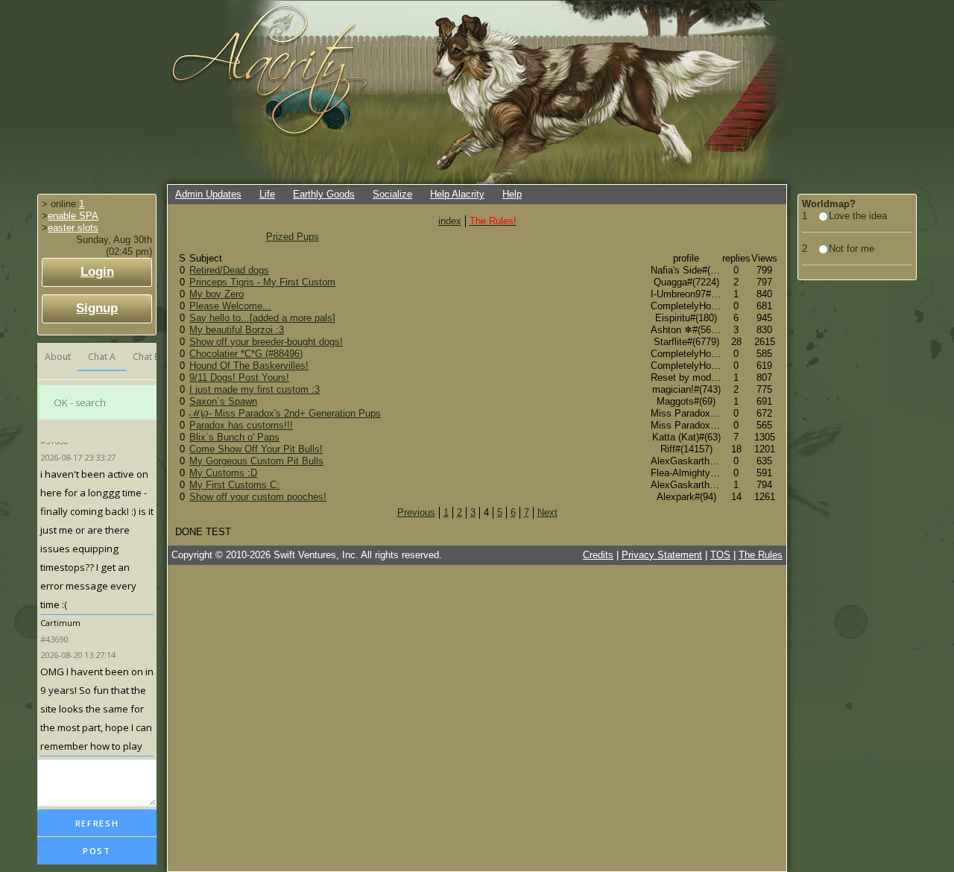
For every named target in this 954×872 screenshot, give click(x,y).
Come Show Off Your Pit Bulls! (256, 449)
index (449, 221)
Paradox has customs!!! (241, 425)
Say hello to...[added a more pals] (262, 317)
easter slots (73, 227)
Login (97, 272)
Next (547, 512)
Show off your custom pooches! (257, 496)
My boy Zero (216, 294)
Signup (97, 308)
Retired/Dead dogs (229, 270)
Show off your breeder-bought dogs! (266, 341)
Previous (416, 512)
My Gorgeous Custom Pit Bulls (256, 461)
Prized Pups (292, 236)
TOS (720, 554)
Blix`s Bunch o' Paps (234, 437)
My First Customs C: (234, 484)
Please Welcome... (230, 306)
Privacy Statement (662, 554)
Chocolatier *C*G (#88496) (246, 353)
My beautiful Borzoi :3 (236, 329)
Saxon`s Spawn (223, 401)
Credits (598, 554)
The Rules (761, 554)
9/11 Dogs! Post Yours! (239, 377)
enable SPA (73, 215)
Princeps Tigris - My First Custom (262, 282)
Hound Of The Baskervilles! (249, 365)
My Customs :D (223, 472)
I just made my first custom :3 (254, 389)
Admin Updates (208, 194)
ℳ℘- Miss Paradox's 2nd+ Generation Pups (285, 413)
